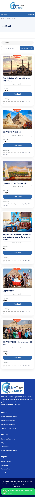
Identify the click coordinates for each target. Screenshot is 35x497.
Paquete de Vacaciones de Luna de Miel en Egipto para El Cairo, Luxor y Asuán (17, 237)
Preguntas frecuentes (8, 420)
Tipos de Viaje (5, 469)
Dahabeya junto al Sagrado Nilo (15, 183)
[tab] (13, 230)
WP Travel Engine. (21, 484)
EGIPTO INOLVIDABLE (12, 132)
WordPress (17, 486)
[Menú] (29, 14)
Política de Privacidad (8, 424)
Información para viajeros (9, 417)
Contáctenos (5, 465)
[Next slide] (28, 66)
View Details (18, 94)
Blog (2, 443)
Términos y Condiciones (8, 428)
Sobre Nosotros (6, 461)
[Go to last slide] (6, 66)
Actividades (5, 473)
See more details (16, 84)
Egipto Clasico (8, 291)
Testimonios (5, 447)
